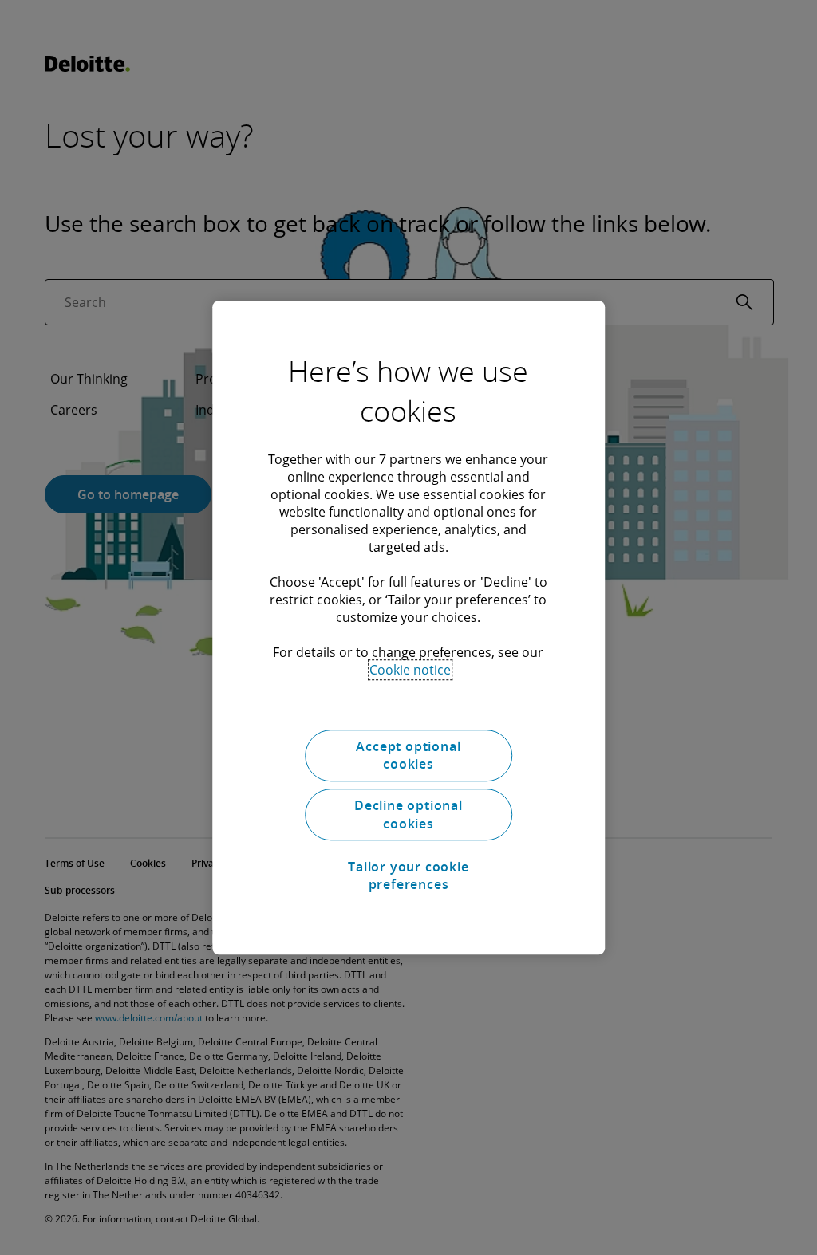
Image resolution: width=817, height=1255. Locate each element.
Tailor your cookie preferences (408, 875)
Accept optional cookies (408, 755)
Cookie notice (410, 670)
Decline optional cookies (408, 814)
